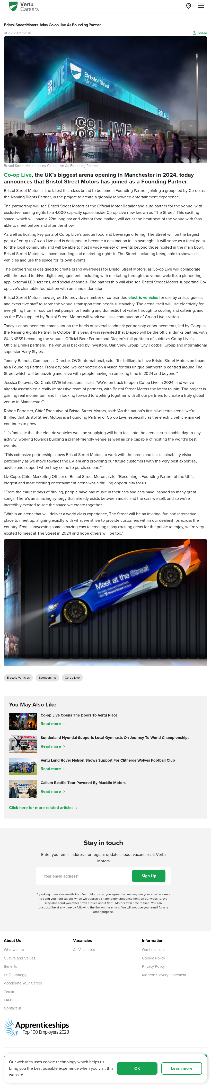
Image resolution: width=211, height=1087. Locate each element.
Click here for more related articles (42, 808)
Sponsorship (47, 677)
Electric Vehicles (18, 677)
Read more (51, 724)
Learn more (181, 1068)
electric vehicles (143, 297)
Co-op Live (18, 175)
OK (137, 1068)
